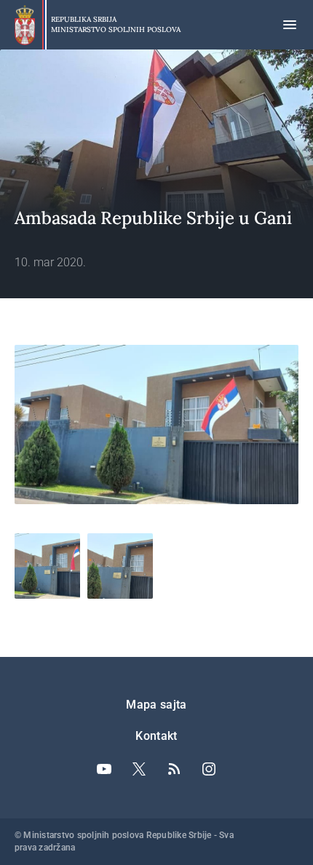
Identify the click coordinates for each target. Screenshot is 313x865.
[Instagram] (209, 769)
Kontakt (156, 736)
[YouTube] (104, 769)
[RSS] (174, 769)
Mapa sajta (156, 704)
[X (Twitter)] (139, 769)
